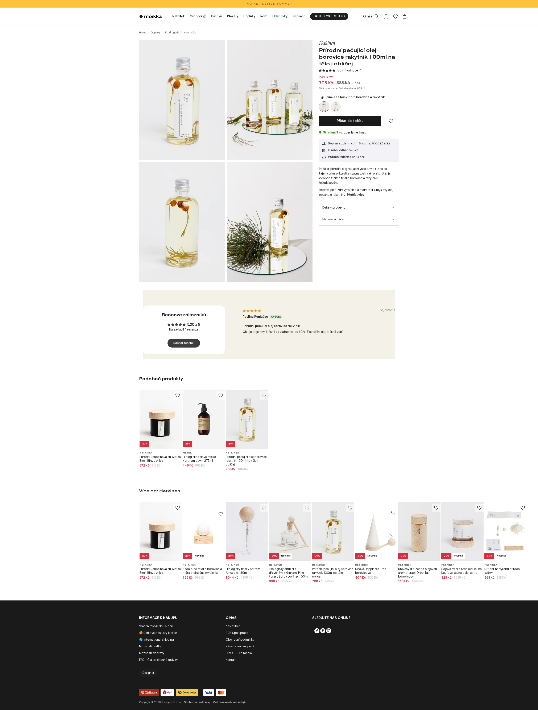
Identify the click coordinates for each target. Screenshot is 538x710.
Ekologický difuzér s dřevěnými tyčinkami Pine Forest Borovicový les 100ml (288, 573)
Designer (148, 673)
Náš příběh (233, 626)
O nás (367, 16)
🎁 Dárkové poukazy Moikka (158, 633)
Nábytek (178, 16)
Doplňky (249, 16)
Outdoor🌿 (198, 16)
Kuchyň (216, 16)
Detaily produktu (333, 207)
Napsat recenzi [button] (183, 343)
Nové (263, 16)
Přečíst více (356, 194)
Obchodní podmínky (240, 639)
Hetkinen (327, 43)
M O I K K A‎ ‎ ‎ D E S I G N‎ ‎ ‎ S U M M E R (269, 3)
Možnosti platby (150, 646)
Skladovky (279, 16)
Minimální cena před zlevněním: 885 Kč (342, 88)
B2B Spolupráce (237, 633)
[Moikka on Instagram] (328, 630)
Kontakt (231, 659)
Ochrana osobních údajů (229, 702)
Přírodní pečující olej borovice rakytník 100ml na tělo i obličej (246, 461)
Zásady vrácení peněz (241, 646)
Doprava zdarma (340, 143)
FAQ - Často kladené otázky (158, 659)
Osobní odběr (338, 150)
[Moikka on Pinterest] (322, 630)
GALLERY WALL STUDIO (329, 16)
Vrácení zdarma (339, 157)
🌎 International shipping (156, 639)
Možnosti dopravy (151, 653)
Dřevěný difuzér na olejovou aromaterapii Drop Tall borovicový (417, 573)
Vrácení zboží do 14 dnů (156, 626)
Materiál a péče (333, 219)
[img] (252, 311)
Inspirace (299, 16)
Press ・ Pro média (239, 653)
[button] (327, 70)
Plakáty (232, 16)
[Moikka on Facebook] (316, 630)
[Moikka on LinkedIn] (334, 630)
